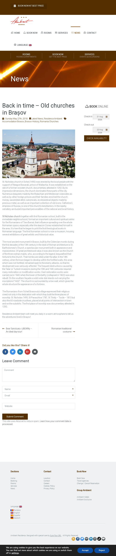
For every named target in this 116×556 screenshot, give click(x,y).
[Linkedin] (20, 352)
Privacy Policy (49, 489)
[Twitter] (13, 352)
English (16, 513)
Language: (23, 45)
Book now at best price (31, 6)
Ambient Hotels (83, 497)
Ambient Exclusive (84, 500)
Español (16, 515)
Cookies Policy (49, 486)
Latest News (37, 118)
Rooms (48, 33)
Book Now (58, 55)
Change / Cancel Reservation (88, 483)
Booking (14, 481)
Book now (31, 33)
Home (17, 33)
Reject (102, 550)
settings (15, 553)
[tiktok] (99, 539)
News (77, 33)
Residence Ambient (53, 118)
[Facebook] (6, 352)
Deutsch (16, 518)
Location (47, 478)
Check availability (97, 138)
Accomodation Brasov (13, 121)
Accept (85, 550)
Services (63, 33)
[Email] (35, 352)
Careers (46, 483)
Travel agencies (83, 481)
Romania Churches (49, 121)
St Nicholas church (11, 216)
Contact (91, 33)
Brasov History (32, 121)
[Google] (28, 352)
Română (16, 510)
